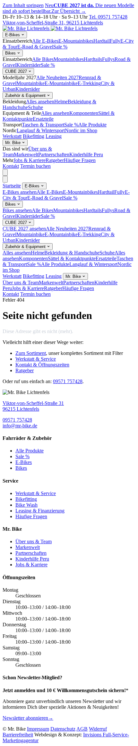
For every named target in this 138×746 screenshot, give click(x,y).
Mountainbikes (69, 59)
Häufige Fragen (80, 160)
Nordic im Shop (81, 130)
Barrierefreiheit (18, 734)
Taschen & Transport (43, 124)
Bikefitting (33, 136)
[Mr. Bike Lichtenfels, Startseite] (50, 28)
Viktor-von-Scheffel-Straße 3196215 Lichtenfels (33, 406)
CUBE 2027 (16, 71)
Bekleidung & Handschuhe (71, 252)
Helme (61, 101)
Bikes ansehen (17, 210)
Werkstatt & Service (35, 359)
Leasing (54, 136)
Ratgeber (55, 160)
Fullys (108, 59)
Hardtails (93, 59)
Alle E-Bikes (45, 41)
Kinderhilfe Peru (86, 154)
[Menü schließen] (5, 179)
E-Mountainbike (61, 83)
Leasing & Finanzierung (40, 510)
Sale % (60, 46)
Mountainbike (30, 83)
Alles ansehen (40, 101)
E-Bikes (13, 34)
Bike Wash (26, 505)
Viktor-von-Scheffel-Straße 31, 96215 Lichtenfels (53, 22)
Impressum (38, 729)
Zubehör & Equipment (26, 95)
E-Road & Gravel (35, 46)
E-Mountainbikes (75, 41)
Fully (115, 41)
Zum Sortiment (30, 353)
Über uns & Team (21, 282)
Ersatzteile (43, 119)
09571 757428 (67, 381)
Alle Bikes (43, 59)
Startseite (12, 185)
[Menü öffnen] (5, 172)
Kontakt (11, 166)
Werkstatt (12, 136)
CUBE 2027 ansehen (24, 228)
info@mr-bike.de (20, 425)
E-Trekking (89, 83)
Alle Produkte (92, 124)
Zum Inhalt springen (23, 5)
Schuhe (35, 107)
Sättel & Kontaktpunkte (72, 258)
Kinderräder (28, 65)
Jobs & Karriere (29, 160)
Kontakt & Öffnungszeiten (42, 364)
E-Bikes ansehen (20, 192)
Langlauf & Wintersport (41, 130)
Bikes (11, 53)
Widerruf (98, 729)
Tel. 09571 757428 (108, 17)
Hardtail (101, 41)
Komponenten (83, 113)
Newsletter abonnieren (28, 718)
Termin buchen (35, 166)
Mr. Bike (13, 142)
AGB (82, 729)
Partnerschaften (53, 154)
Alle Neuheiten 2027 (57, 77)
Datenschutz (62, 729)
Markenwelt (26, 154)
